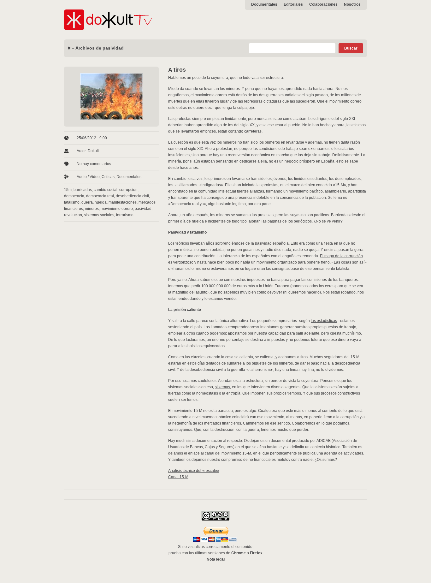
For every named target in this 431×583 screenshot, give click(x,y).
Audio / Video (88, 177)
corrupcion (128, 189)
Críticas (108, 177)
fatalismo (72, 202)
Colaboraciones (323, 4)
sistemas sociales (99, 215)
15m (68, 189)
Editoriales (293, 4)
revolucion (73, 215)
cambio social (105, 189)
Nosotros (352, 4)
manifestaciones (123, 202)
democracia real (100, 196)
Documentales (264, 4)
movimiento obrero (117, 208)
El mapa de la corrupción (341, 256)
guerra (87, 202)
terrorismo (124, 215)
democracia (74, 196)
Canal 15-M (178, 477)
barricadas (83, 189)
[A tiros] (111, 96)
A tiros (177, 70)
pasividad (143, 208)
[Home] (108, 29)
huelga (101, 202)
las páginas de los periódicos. (288, 221)
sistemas (222, 387)
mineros (92, 208)
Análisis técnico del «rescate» (193, 470)
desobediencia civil (132, 196)
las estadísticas (324, 320)
